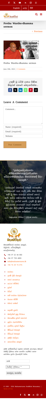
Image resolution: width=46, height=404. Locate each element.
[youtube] (29, 395)
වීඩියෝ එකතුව (14, 334)
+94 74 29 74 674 (15, 265)
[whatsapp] (41, 395)
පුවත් (10, 287)
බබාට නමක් (13, 303)
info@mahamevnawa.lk (17, 261)
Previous (38, 31)
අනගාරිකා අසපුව (15, 342)
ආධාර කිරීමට (13, 283)
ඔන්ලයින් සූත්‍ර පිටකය (16, 314)
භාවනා (10, 272)
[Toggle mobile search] (36, 14)
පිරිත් (10, 291)
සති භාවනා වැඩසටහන (17, 295)
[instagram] (37, 395)
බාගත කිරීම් (13, 299)
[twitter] (25, 395)
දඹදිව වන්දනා (13, 338)
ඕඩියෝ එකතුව (14, 330)
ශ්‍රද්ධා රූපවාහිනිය (15, 322)
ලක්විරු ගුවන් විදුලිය (16, 326)
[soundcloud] (33, 395)
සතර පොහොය (14, 280)
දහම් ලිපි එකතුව (14, 276)
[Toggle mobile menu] (41, 14)
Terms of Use (8, 389)
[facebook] (20, 395)
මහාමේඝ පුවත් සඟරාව (17, 318)
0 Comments (21, 69)
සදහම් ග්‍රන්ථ (13, 310)
